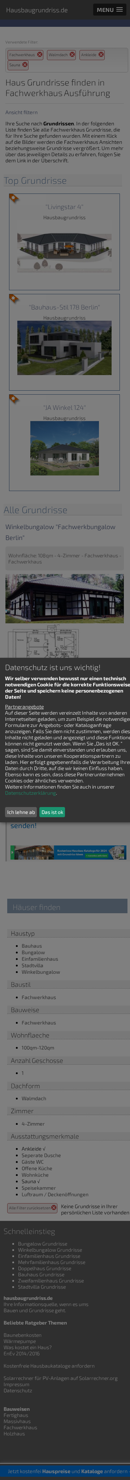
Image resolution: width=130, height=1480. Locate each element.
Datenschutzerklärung (30, 793)
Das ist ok (52, 812)
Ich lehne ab (21, 812)
